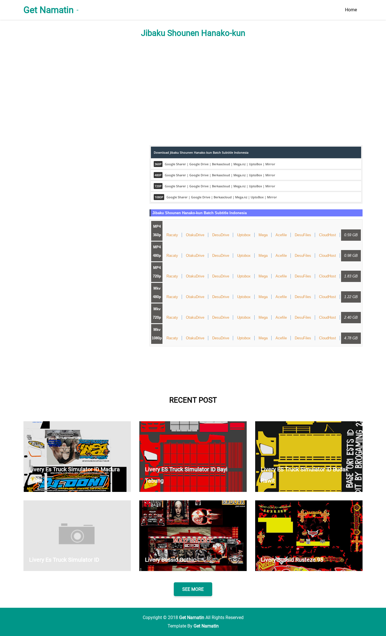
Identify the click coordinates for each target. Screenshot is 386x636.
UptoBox (255, 164)
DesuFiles (303, 235)
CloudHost (327, 235)
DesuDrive (220, 235)
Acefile (281, 235)
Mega (263, 235)
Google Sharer (175, 164)
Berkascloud (221, 164)
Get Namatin (48, 10)
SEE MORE (193, 589)
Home (351, 9)
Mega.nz (239, 164)
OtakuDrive (195, 235)
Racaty (172, 235)
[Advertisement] (193, 91)
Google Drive (199, 164)
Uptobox (244, 235)
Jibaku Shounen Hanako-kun (193, 33)
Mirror (270, 164)
